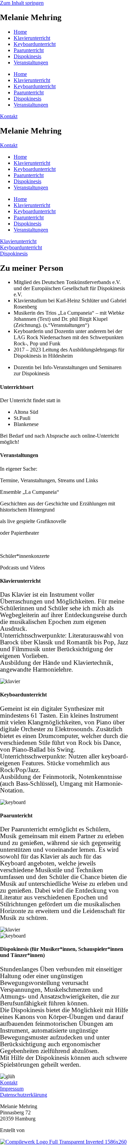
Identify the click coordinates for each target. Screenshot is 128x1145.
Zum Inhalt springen (22, 3)
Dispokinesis (27, 56)
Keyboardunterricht (35, 44)
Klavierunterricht (32, 38)
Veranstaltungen (31, 62)
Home (20, 32)
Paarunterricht (29, 50)
